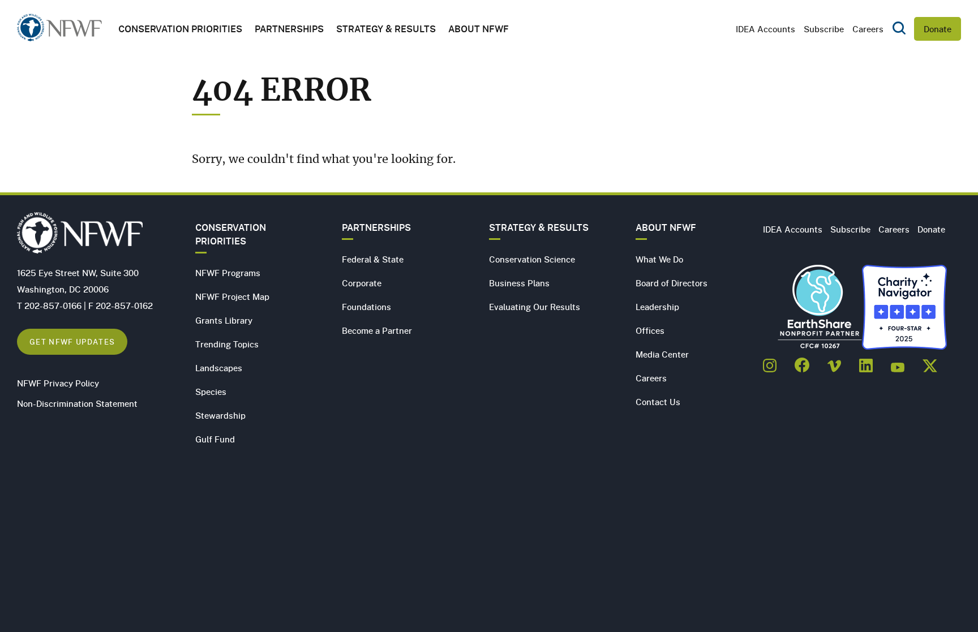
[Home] (59, 31)
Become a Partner (377, 330)
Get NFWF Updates (72, 341)
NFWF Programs (227, 272)
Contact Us (658, 401)
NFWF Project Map (232, 296)
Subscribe (824, 29)
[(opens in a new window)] (770, 362)
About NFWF (666, 227)
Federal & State (373, 259)
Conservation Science (532, 259)
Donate (937, 29)
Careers (867, 29)
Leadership (657, 306)
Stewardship (220, 415)
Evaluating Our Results (534, 306)
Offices (650, 330)
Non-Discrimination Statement (77, 403)
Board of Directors (671, 283)
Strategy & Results (386, 29)
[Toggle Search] (899, 29)
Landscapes (218, 368)
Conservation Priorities (230, 234)
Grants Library (223, 320)
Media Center (662, 354)
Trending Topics (227, 344)
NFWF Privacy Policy (58, 383)
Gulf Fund (215, 439)
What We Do (659, 259)
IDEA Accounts (765, 29)
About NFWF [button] (478, 29)
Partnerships (289, 29)
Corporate (361, 283)
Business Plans (519, 283)
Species (210, 391)
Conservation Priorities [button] (180, 29)
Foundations (366, 306)
